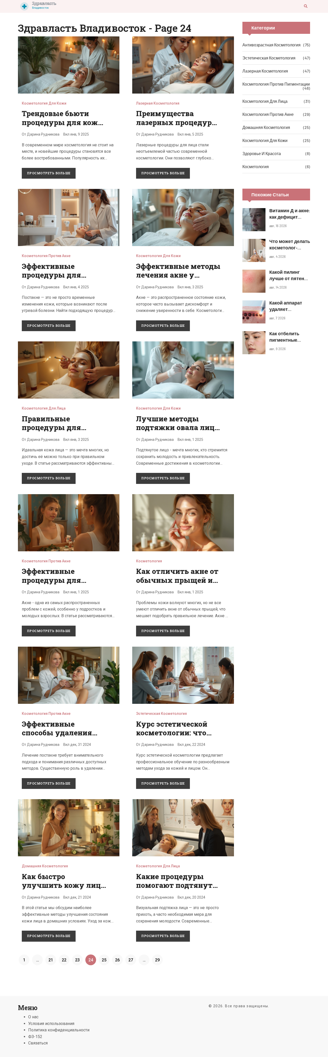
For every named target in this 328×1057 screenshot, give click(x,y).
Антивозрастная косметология (271, 44)
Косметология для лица (44, 408)
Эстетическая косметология (161, 714)
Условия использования (51, 1023)
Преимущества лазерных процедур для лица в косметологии (174, 127)
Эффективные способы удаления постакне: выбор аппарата (57, 737)
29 (157, 960)
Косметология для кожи (44, 103)
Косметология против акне (46, 256)
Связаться (38, 1043)
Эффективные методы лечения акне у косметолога (178, 275)
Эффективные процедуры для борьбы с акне (51, 580)
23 (77, 960)
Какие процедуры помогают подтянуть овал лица (176, 885)
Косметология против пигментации (276, 84)
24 (90, 960)
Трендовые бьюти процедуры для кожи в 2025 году (62, 122)
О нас (33, 1016)
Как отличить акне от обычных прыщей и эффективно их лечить (177, 584)
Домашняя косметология (45, 866)
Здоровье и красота (261, 153)
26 (117, 960)
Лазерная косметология (157, 103)
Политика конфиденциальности (58, 1030)
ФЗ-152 (35, 1036)
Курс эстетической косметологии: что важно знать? (171, 732)
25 (104, 960)
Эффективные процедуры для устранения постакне (62, 275)
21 (50, 960)
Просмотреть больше (48, 173)
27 (130, 960)
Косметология (149, 561)
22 (64, 960)
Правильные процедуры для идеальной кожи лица (63, 427)
